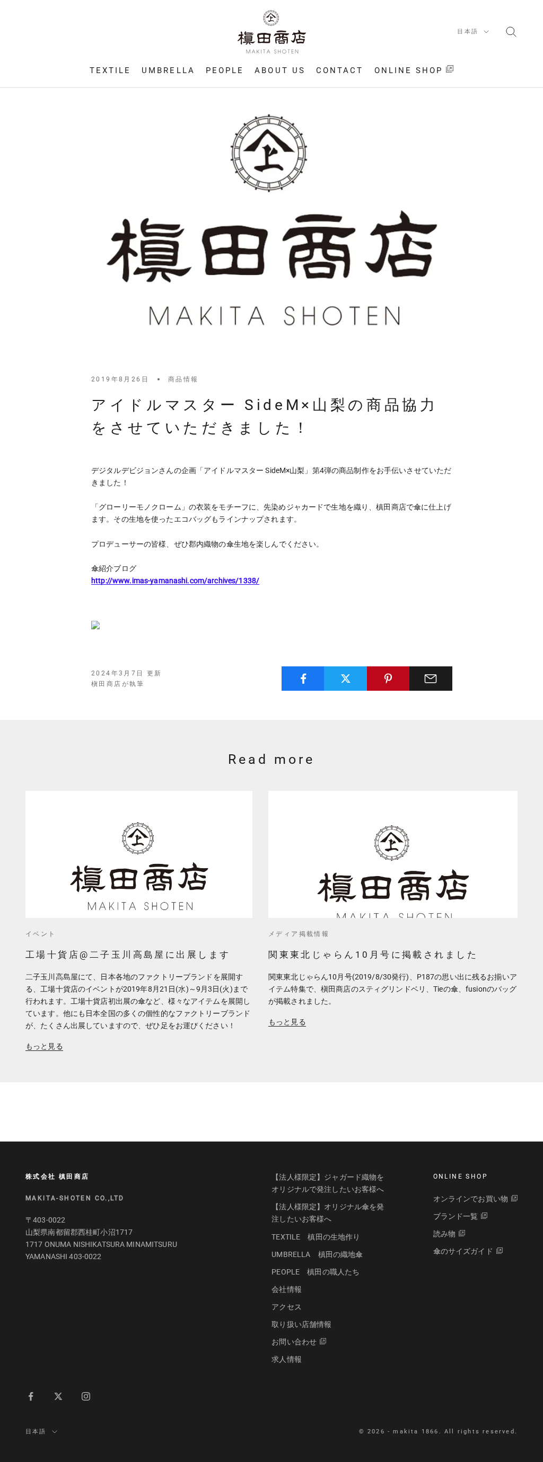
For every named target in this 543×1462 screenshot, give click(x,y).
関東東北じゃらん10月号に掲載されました (373, 954)
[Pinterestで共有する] (388, 678)
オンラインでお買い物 (470, 1198)
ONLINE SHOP (408, 70)
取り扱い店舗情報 (301, 1324)
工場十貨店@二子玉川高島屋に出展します (128, 954)
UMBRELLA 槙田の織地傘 (317, 1254)
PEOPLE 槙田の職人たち (316, 1272)
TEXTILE (111, 70)
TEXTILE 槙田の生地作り (316, 1237)
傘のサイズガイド (463, 1251)
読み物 (444, 1233)
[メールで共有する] (431, 678)
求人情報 (287, 1359)
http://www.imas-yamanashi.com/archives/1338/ (175, 580)
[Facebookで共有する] (303, 678)
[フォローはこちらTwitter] (58, 1396)
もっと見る (44, 1046)
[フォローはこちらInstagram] (86, 1396)
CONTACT (340, 70)
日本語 (467, 31)
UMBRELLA (168, 70)
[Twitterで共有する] (345, 678)
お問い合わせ (294, 1342)
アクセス (287, 1307)
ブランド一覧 (455, 1216)
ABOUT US (280, 70)
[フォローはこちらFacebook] (30, 1396)
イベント (40, 934)
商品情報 (183, 379)
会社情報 (287, 1289)
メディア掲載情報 (298, 934)
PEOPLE (225, 70)
